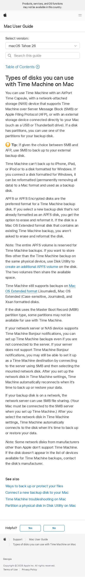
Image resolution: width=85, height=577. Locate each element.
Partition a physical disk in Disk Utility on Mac (40, 505)
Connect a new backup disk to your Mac (37, 492)
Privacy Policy (29, 569)
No (54, 528)
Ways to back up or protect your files (34, 486)
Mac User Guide (18, 26)
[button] (22, 66)
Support (17, 539)
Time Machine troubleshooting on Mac (35, 499)
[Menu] (80, 15)
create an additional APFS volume (31, 267)
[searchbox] (42, 55)
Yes (30, 528)
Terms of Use (10, 569)
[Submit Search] (10, 55)
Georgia (7, 559)
